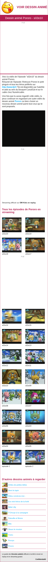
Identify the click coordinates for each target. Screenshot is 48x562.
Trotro (10, 535)
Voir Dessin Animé (32, 7)
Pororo (18, 101)
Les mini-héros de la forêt (18, 501)
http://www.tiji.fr (9, 87)
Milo (10, 524)
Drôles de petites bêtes (17, 485)
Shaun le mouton (15, 529)
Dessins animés (17, 554)
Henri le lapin (13, 490)
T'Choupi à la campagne (18, 513)
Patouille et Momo (15, 518)
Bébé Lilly (12, 507)
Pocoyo (11, 540)
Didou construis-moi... (17, 496)
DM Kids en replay (28, 203)
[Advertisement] (24, 48)
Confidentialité (40, 559)
